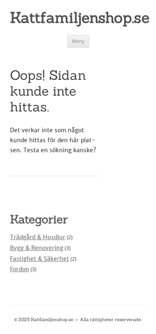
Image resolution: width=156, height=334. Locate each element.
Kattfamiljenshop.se (78, 17)
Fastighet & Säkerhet (39, 258)
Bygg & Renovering (36, 248)
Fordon (19, 269)
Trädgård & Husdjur (37, 237)
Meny (78, 41)
